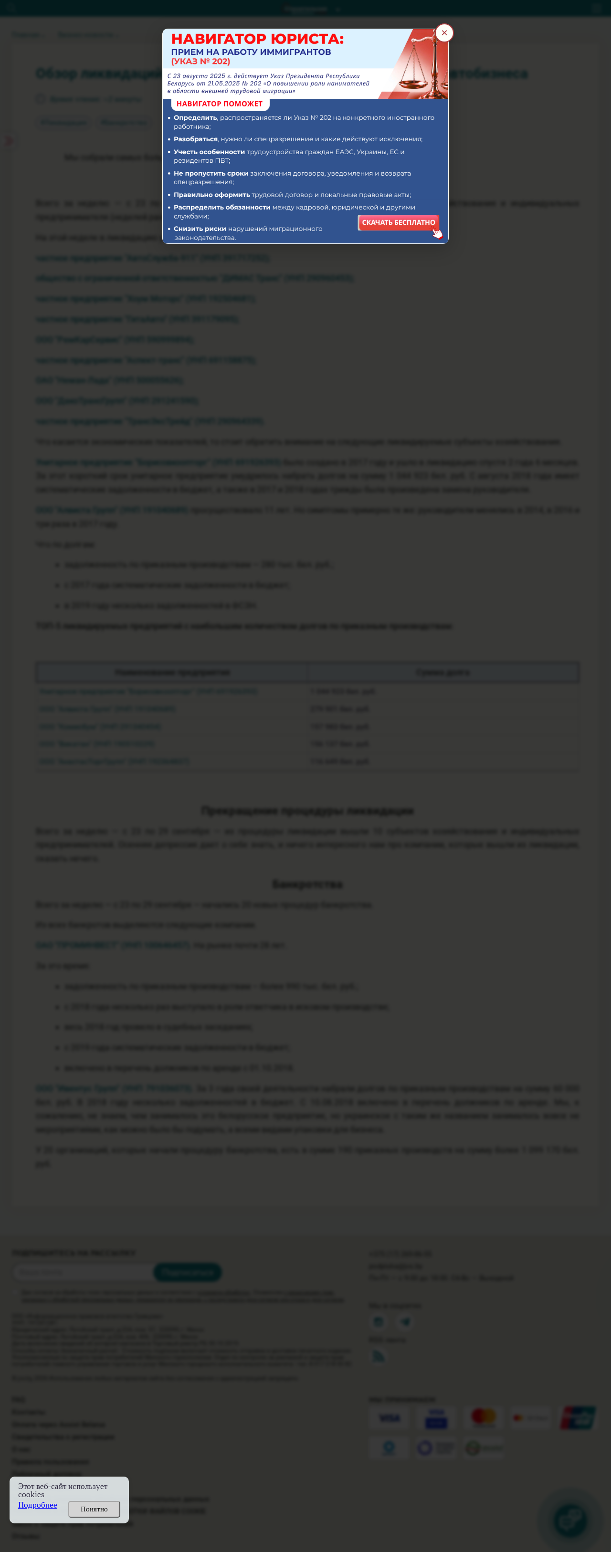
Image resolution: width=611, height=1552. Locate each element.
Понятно (94, 1509)
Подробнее (37, 1505)
